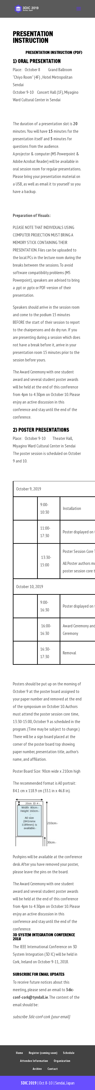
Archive (37, 1069)
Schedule (68, 1053)
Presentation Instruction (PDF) (54, 52)
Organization (62, 1061)
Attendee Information (34, 1061)
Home (19, 1053)
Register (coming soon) (43, 1053)
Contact (53, 1069)
